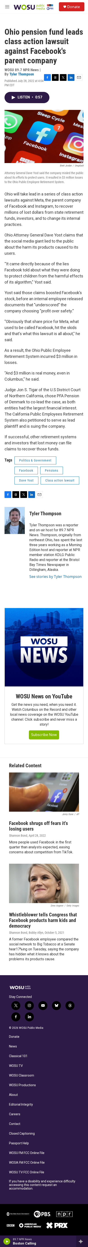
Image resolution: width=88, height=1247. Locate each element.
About (13, 1095)
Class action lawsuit (59, 480)
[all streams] (82, 1241)
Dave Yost (26, 480)
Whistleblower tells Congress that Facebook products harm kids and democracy (43, 920)
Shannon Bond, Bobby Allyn (26, 932)
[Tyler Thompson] (15, 520)
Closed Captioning (22, 1133)
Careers (14, 1114)
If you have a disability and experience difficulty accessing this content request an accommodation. (42, 1185)
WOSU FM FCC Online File (26, 1153)
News (13, 1046)
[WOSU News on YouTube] (44, 647)
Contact (14, 1124)
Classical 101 (18, 1056)
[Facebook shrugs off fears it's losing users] (44, 792)
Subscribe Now (44, 734)
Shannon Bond (18, 835)
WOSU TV (16, 1066)
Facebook (26, 470)
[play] (7, 1241)
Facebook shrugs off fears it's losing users (38, 826)
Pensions (51, 470)
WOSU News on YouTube (44, 696)
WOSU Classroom (21, 1075)
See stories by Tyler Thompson (55, 576)
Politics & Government (35, 460)
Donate (73, 7)
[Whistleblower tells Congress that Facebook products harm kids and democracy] (44, 883)
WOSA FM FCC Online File (27, 1162)
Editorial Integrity (21, 1104)
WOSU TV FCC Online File (26, 1172)
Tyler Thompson (21, 74)
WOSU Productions (22, 1085)
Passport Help (19, 1143)
